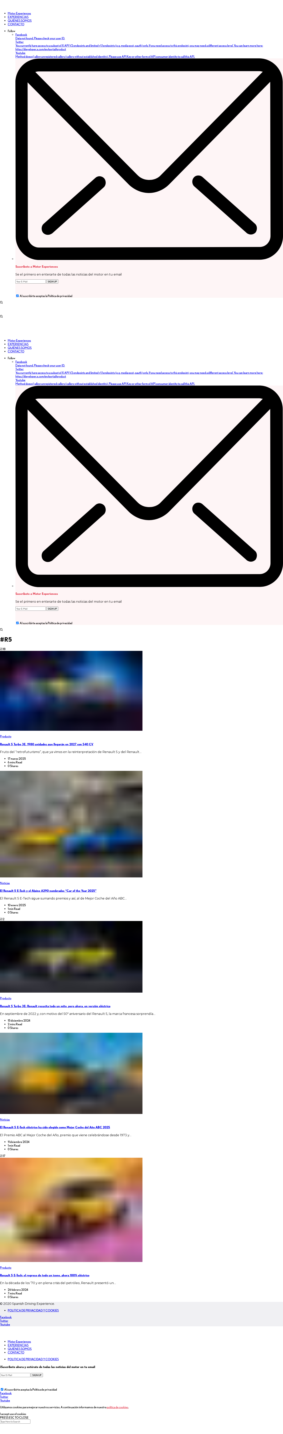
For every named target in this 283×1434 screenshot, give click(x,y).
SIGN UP (52, 281)
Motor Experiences (19, 1341)
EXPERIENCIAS (18, 1345)
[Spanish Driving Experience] (6, 6)
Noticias (5, 883)
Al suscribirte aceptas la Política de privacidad (46, 296)
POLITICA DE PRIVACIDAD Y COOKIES (33, 1310)
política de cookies (117, 1407)
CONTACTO (16, 1352)
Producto (5, 736)
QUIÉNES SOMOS (20, 1349)
